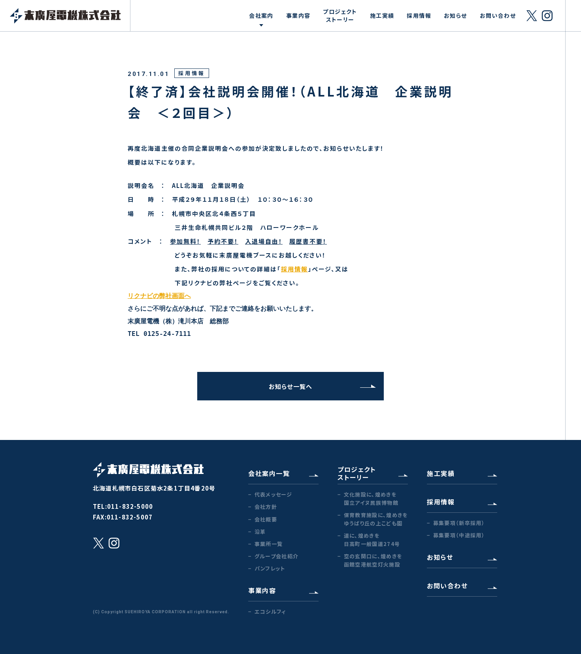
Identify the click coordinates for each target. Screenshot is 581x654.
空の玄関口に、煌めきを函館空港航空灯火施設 (373, 560)
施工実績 (382, 15)
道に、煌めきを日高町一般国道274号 (372, 540)
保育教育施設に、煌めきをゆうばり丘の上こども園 (375, 519)
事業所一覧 (269, 544)
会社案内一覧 (269, 473)
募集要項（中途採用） (459, 535)
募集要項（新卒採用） (459, 523)
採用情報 (419, 15)
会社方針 (266, 506)
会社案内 (261, 15)
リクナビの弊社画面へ (159, 296)
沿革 (260, 531)
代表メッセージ (273, 494)
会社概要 (266, 519)
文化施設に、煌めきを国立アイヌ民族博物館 (371, 498)
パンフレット (270, 568)
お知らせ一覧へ (290, 386)
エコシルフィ (270, 611)
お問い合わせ (498, 15)
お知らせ (455, 15)
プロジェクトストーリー (340, 15)
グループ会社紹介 (276, 556)
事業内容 (298, 15)
